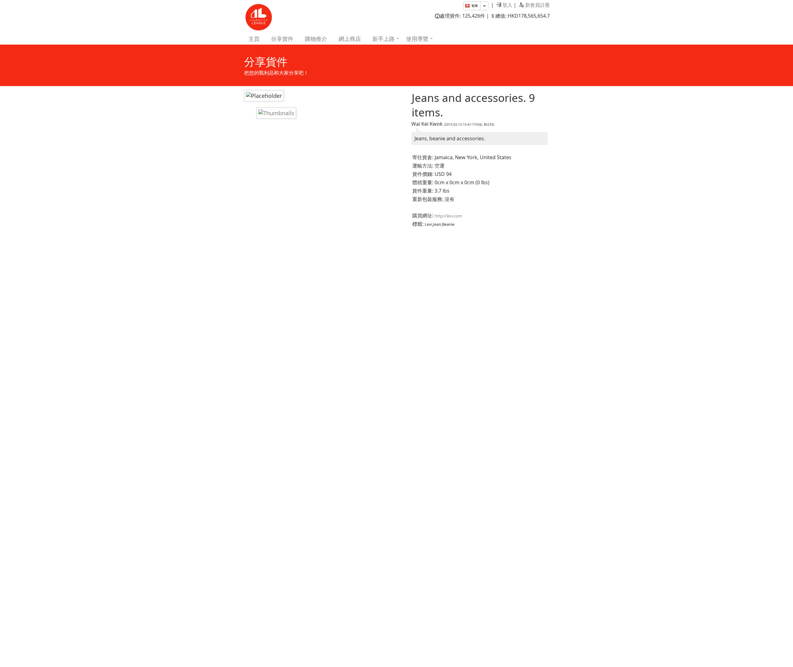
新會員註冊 (537, 5)
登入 (506, 5)
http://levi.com (448, 216)
